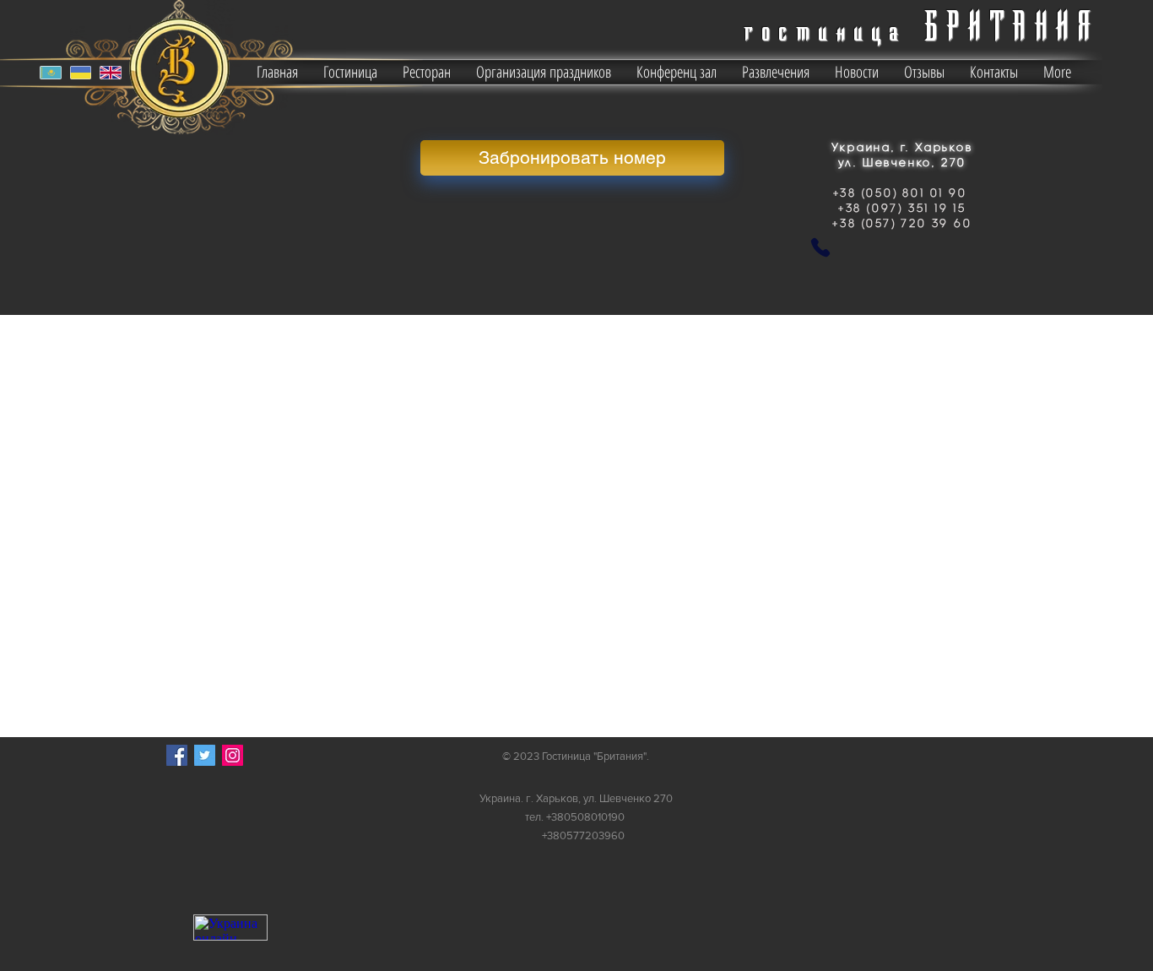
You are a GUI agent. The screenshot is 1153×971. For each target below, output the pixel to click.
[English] (110, 72)
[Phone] (820, 247)
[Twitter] (204, 755)
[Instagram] (232, 755)
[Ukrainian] (80, 72)
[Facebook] (176, 755)
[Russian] (50, 72)
